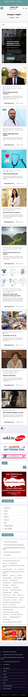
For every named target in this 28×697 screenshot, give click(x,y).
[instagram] (15, 4)
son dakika (5, 604)
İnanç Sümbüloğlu (6, 619)
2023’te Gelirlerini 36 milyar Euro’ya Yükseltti (11, 253)
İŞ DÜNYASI (6, 516)
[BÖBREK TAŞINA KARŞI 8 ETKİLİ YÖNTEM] (14, 117)
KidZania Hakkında (6, 595)
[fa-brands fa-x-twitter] (12, 4)
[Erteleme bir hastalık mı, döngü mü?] (14, 197)
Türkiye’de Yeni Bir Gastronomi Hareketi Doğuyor (14, 544)
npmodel (5, 292)
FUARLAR (6, 511)
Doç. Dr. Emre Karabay (15, 130)
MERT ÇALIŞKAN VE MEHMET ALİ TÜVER (13, 412)
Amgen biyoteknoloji (13, 563)
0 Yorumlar (6, 90)
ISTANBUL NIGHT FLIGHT (7, 592)
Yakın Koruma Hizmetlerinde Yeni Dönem (12, 552)
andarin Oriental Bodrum (7, 569)
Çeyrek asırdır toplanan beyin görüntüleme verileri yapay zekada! (11, 294)
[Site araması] (24, 8)
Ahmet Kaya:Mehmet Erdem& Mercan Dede (11, 560)
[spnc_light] (26, 8)
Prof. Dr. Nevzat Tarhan (15, 86)
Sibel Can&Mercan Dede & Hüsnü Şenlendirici (12, 602)
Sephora (21, 599)
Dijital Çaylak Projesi (18, 577)
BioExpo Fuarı (12, 575)
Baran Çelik (21, 569)
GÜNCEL (5, 514)
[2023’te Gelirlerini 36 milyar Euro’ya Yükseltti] (14, 235)
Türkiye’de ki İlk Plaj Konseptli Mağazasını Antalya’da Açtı (14, 607)
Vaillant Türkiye (6, 614)
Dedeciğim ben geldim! (7, 577)
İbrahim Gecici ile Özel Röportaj (10, 541)
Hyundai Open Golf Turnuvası (16, 590)
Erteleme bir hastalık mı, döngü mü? (11, 212)
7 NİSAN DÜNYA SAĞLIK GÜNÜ (10, 174)
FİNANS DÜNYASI (7, 508)
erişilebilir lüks (13, 585)
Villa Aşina (5, 617)
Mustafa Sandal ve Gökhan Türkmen (10, 597)
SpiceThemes (24, 694)
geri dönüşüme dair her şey (16, 331)
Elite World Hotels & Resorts (18, 582)
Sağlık (4, 109)
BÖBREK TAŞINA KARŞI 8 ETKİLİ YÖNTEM (10, 134)
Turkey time (15, 694)
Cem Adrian (19, 575)
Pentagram (21, 597)
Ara (4, 463)
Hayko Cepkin (5, 590)
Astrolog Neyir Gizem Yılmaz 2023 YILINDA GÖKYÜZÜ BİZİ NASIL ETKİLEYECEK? (13, 372)
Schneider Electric (14, 248)
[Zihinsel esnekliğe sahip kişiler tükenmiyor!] (14, 75)
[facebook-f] (10, 4)
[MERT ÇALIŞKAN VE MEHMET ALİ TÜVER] (14, 399)
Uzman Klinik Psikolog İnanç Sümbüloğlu (10, 612)
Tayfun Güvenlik (12, 604)
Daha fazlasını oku (10, 58)
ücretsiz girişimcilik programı (14, 617)
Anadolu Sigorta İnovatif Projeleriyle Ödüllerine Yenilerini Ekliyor (13, 566)
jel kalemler (16, 592)
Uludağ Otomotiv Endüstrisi (8, 609)
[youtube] (17, 4)
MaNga (14, 595)
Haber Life (14, 7)
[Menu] (2, 8)
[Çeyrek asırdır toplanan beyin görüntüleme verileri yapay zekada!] (14, 277)
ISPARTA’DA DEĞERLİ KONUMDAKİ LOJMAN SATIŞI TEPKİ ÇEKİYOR (13, 43)
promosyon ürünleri (6, 599)
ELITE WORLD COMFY (13, 580)
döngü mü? (12, 208)
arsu (16, 569)
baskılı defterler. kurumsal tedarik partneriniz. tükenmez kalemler (13, 572)
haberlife (9, 47)
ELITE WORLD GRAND (6, 582)
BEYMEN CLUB (5, 575)
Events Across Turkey (7, 587)
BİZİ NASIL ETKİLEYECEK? (9, 375)
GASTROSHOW (16, 587)
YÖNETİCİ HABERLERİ (8, 528)
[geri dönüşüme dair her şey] (14, 320)
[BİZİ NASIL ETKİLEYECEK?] (14, 359)
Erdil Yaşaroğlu (5, 585)
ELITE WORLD (5, 580)
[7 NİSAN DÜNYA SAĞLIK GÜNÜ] (14, 158)
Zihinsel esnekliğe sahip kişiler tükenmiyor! (12, 88)
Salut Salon (15, 599)
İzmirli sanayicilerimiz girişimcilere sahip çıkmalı (12, 621)
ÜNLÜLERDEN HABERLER (8, 525)
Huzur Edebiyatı (7, 555)
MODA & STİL (6, 519)
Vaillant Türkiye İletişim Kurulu (16, 614)
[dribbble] (14, 4)
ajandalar (5, 563)
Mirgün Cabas (20, 595)
